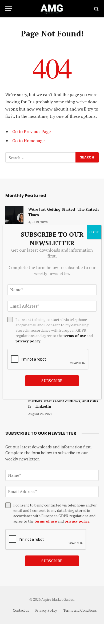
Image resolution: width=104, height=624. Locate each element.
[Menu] (8, 9)
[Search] (96, 9)
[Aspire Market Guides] (52, 8)
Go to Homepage (28, 140)
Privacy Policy (46, 610)
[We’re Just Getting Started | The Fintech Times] (14, 215)
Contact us (21, 610)
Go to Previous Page (31, 131)
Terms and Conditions (80, 610)
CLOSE (94, 232)
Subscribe (52, 560)
